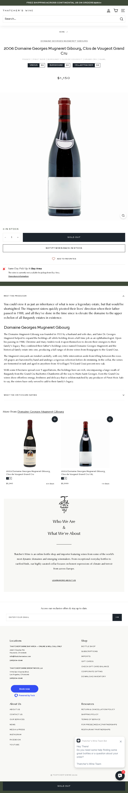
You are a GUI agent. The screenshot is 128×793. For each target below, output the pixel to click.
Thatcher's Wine (62, 775)
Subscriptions (89, 651)
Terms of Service (90, 719)
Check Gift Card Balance (95, 666)
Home (62, 32)
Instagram (16, 734)
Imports (85, 656)
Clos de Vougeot (72, 59)
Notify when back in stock (64, 248)
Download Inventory (93, 676)
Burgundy (54, 59)
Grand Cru (91, 59)
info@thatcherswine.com (20, 656)
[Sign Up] (117, 617)
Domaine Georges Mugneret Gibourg (64, 41)
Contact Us (16, 714)
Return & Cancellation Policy (98, 709)
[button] (25, 689)
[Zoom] (123, 215)
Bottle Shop (88, 646)
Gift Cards (87, 661)
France (26, 59)
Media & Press (17, 729)
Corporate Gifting (92, 671)
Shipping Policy (89, 714)
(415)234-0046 (16, 660)
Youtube (15, 745)
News (12, 724)
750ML (102, 59)
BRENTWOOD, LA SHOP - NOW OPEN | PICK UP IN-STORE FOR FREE (64, 3)
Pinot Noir (39, 59)
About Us (15, 709)
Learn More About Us (64, 580)
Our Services (17, 719)
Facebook (15, 740)
